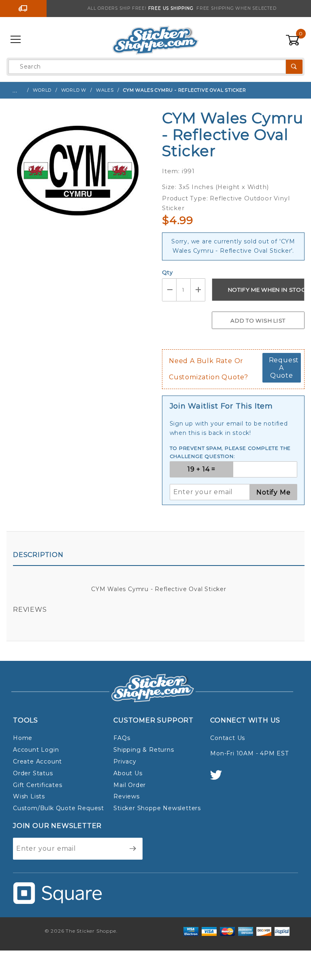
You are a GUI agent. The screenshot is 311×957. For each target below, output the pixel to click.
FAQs (121, 738)
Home (22, 738)
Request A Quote (284, 367)
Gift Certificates (37, 785)
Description (38, 555)
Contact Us (227, 738)
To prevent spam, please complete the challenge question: (230, 452)
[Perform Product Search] (294, 67)
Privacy (124, 761)
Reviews (30, 609)
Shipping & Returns (143, 749)
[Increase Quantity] (198, 289)
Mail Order (129, 785)
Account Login (36, 749)
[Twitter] (219, 779)
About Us (127, 773)
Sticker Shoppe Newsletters (157, 808)
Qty (167, 272)
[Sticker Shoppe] (155, 39)
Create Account (37, 761)
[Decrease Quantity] (169, 289)
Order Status (33, 773)
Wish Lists (29, 796)
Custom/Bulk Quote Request (58, 808)
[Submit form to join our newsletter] (133, 849)
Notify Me (273, 492)
